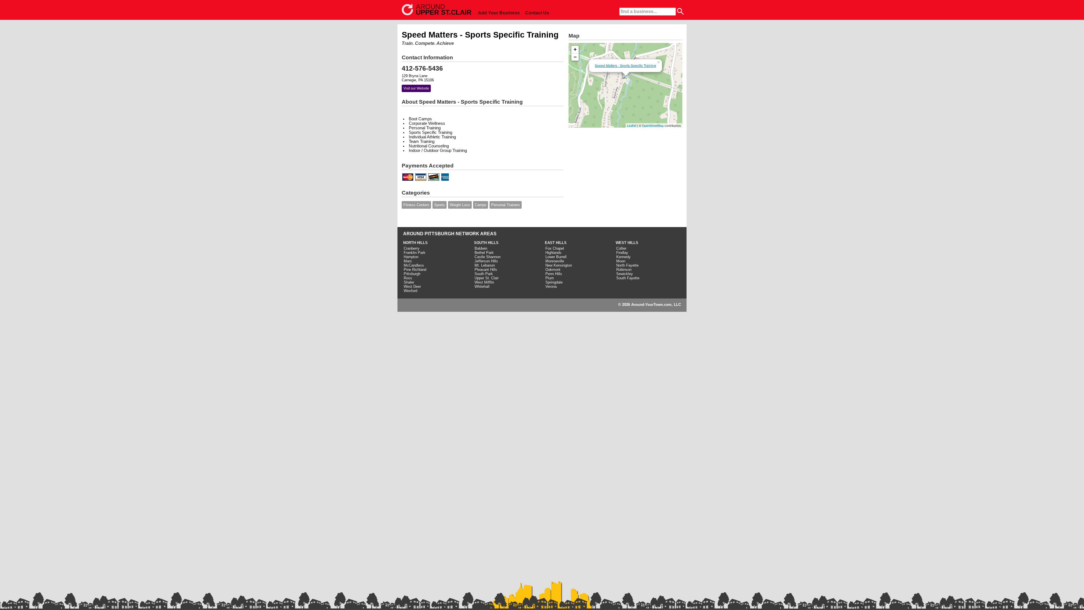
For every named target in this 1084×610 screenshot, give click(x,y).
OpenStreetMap (653, 125)
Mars (408, 261)
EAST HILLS (556, 243)
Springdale (554, 282)
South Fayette (627, 278)
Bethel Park (484, 252)
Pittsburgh (412, 274)
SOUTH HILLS (486, 243)
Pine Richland (415, 269)
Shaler (409, 282)
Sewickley (624, 274)
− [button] (575, 57)
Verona (551, 286)
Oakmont (552, 269)
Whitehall (482, 286)
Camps (480, 205)
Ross (408, 278)
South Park (484, 274)
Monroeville (554, 261)
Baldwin (481, 248)
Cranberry (411, 248)
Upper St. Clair (487, 278)
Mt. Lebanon (485, 265)
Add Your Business (499, 12)
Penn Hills (553, 274)
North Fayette (627, 265)
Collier (621, 248)
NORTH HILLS (415, 243)
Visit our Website (416, 88)
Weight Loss (460, 205)
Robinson (623, 269)
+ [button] (575, 49)
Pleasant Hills (486, 269)
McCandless (414, 265)
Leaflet (631, 125)
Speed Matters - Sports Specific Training (625, 65)
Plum (549, 278)
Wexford (410, 291)
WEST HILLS (627, 243)
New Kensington (558, 265)
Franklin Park (414, 252)
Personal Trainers (505, 205)
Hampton (411, 257)
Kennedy (623, 257)
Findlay (622, 252)
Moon (620, 261)
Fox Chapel (554, 248)
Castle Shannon (488, 257)
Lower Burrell (556, 257)
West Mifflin (484, 282)
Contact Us (537, 12)
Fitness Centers (416, 205)
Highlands (553, 252)
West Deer (412, 286)
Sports (439, 205)
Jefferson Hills (486, 261)
